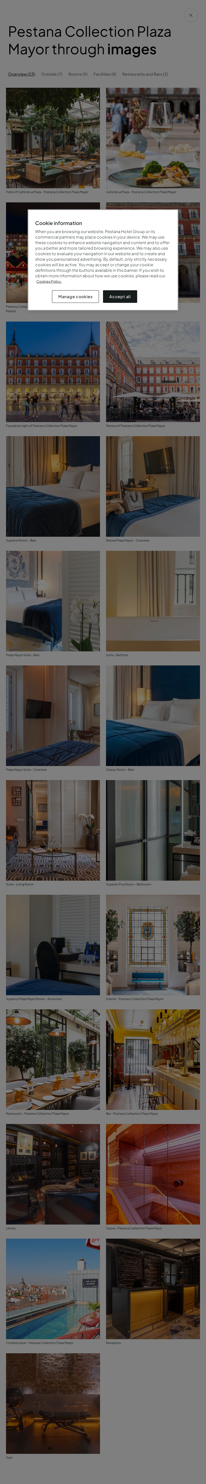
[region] (103, 260)
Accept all (120, 296)
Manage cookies (75, 296)
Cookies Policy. (49, 281)
